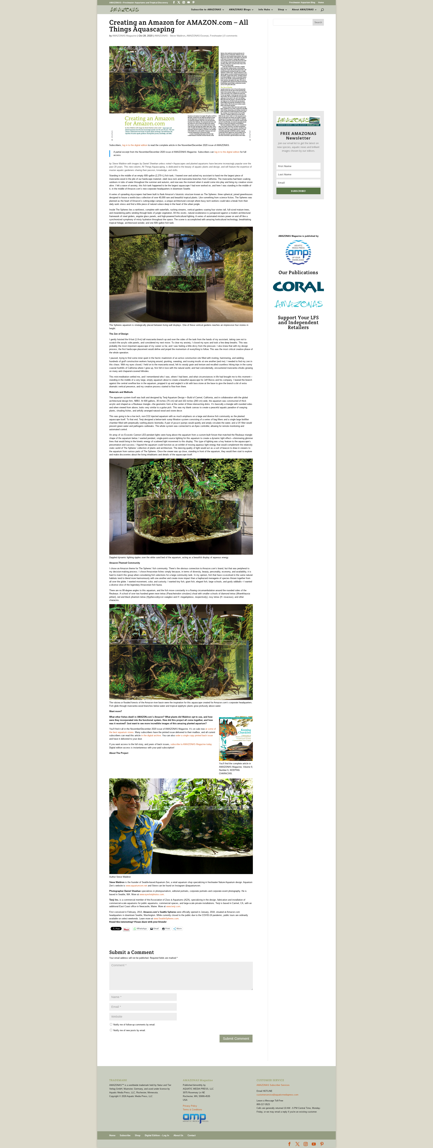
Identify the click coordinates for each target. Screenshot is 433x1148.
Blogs (240, 9)
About (303, 9)
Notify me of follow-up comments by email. (134, 1024)
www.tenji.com (173, 906)
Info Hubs (264, 9)
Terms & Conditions (192, 1109)
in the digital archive (151, 735)
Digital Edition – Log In (157, 1135)
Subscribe (125, 1135)
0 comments (230, 35)
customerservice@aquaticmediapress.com (277, 1094)
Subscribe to (206, 9)
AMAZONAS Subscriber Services (273, 1085)
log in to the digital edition (134, 145)
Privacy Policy (190, 1106)
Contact (192, 1135)
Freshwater (216, 35)
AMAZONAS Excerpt (198, 35)
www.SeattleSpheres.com (166, 918)
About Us (178, 1135)
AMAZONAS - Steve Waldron (169, 35)
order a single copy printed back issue (194, 735)
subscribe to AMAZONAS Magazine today (191, 744)
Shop (281, 9)
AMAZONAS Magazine (124, 35)
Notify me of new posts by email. (129, 1030)
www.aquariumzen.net (136, 885)
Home (321, 3)
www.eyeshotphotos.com (152, 894)
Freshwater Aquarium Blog (302, 3)
